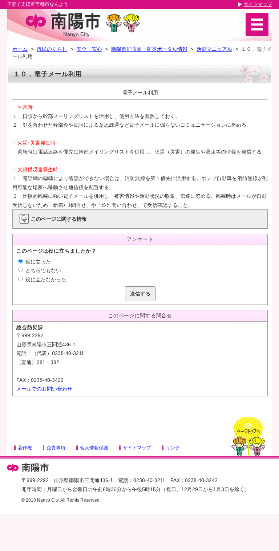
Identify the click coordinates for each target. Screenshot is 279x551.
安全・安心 (89, 49)
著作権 (25, 447)
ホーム (20, 49)
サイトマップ (258, 4)
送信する (140, 294)
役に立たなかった (45, 279)
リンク (173, 447)
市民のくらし (52, 49)
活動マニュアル (214, 49)
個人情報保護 (94, 447)
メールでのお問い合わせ (44, 389)
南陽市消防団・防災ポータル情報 (149, 49)
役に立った (37, 262)
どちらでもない (42, 270)
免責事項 (55, 447)
